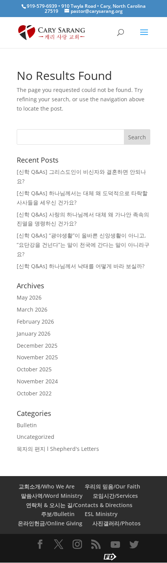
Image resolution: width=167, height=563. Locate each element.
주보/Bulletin (58, 514)
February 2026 (35, 321)
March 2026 (32, 309)
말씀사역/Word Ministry (52, 495)
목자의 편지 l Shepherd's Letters (58, 448)
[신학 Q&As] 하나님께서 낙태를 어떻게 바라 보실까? (80, 266)
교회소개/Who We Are (47, 486)
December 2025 (37, 345)
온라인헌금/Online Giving (50, 523)
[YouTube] (115, 544)
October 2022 (34, 393)
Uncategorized (35, 436)
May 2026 (29, 297)
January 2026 (33, 333)
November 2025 (37, 357)
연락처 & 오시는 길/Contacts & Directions (79, 505)
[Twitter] (134, 544)
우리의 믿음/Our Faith (112, 486)
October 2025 (34, 369)
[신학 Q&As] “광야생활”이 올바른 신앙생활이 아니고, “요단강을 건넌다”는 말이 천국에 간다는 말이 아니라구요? (83, 245)
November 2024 (37, 381)
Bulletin (27, 425)
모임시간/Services (115, 495)
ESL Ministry (101, 514)
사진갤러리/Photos (116, 523)
